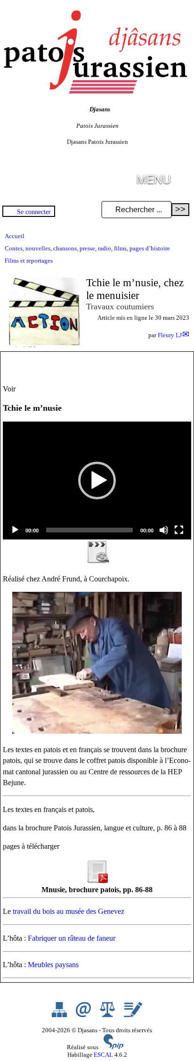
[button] (97, 480)
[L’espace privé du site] (133, 1015)
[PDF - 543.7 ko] (97, 881)
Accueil (14, 236)
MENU (154, 178)
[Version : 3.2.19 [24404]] (113, 1047)
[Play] (15, 530)
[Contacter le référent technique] (84, 1015)
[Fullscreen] (179, 530)
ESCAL (103, 1054)
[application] (97, 480)
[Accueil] (94, 91)
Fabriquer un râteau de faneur (71, 938)
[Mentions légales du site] (108, 1015)
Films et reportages (29, 260)
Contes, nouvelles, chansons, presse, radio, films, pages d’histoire (87, 248)
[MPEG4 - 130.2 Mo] (97, 561)
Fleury (170, 335)
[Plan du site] (60, 1015)
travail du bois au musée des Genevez (68, 911)
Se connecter (34, 212)
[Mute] (164, 530)
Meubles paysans (53, 965)
